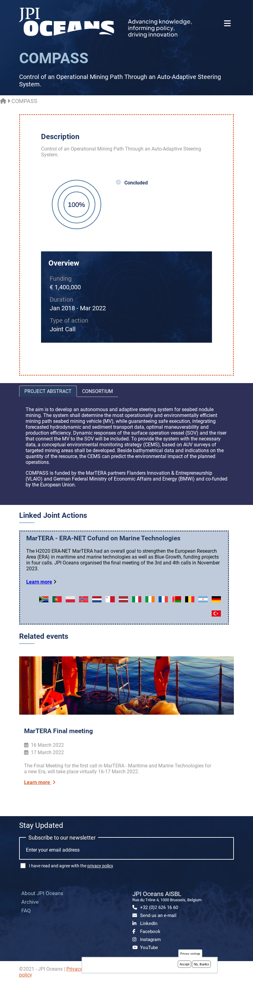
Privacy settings (190, 953)
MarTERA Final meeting (58, 731)
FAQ (26, 910)
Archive (30, 902)
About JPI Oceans (42, 893)
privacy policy (100, 865)
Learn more (39, 582)
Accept (184, 964)
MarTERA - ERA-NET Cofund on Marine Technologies (103, 538)
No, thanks (201, 964)
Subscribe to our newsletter (62, 837)
